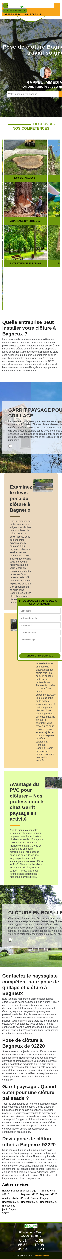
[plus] (19, 601)
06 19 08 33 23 (33, 14)
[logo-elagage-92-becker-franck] (31, 1224)
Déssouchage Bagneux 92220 (29, 1192)
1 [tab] (10, 446)
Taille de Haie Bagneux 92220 (48, 1192)
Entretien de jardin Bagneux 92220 (10, 1209)
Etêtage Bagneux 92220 (11, 1192)
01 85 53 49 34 (12, 14)
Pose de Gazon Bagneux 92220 (29, 1200)
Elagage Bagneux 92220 (48, 1200)
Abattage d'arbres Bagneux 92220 (11, 1200)
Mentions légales (42, 1255)
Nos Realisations (15, 11)
